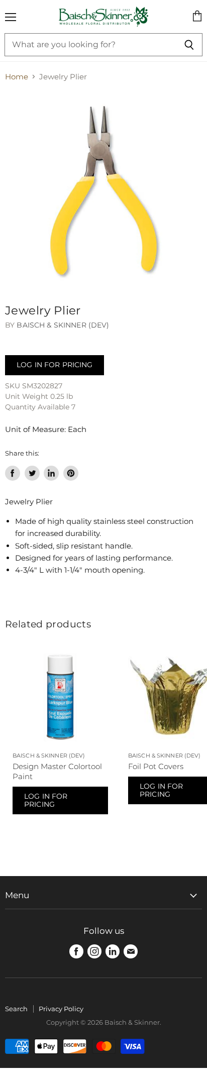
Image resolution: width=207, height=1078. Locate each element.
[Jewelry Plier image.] (103, 190)
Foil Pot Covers (155, 766)
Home (16, 76)
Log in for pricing (54, 365)
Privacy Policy (61, 1009)
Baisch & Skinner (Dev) (63, 325)
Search (16, 1009)
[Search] (189, 44)
